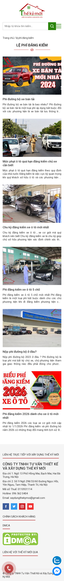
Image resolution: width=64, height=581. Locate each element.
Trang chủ (8, 37)
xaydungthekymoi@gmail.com (27, 497)
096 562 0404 (20, 493)
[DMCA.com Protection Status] (20, 538)
